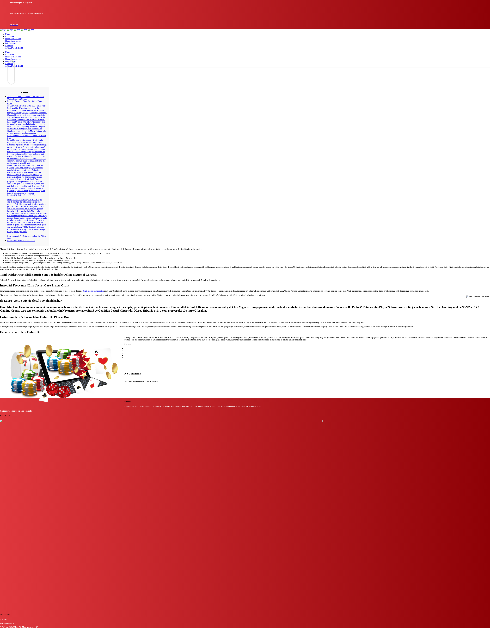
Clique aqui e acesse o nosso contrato (16, 411)
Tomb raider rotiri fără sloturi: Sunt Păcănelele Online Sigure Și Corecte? (25, 98)
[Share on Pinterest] (125, 358)
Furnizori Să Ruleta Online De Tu (21, 240)
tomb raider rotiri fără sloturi (93, 291)
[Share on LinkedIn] (125, 353)
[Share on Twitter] (125, 351)
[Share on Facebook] (125, 348)
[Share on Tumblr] (125, 355)
